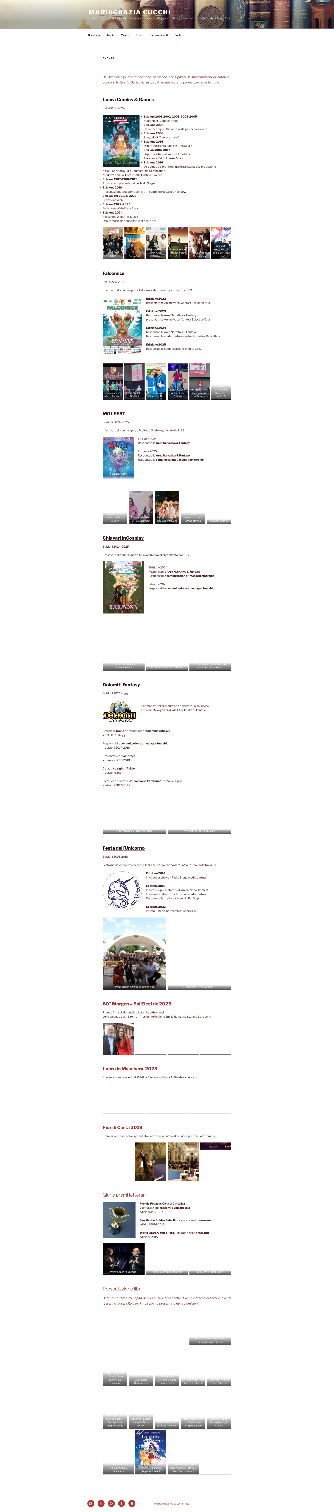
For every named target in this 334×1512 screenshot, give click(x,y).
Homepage (94, 35)
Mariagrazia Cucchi (129, 12)
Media (110, 35)
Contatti (179, 35)
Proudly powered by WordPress (171, 1503)
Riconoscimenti (159, 35)
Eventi (139, 35)
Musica (125, 35)
